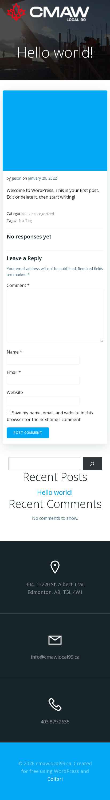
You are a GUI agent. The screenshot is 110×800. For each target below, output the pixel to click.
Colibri (55, 779)
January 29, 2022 (42, 178)
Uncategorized (41, 213)
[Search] (92, 463)
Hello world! (55, 492)
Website (15, 392)
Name (14, 352)
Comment (18, 285)
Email (14, 372)
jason (16, 178)
